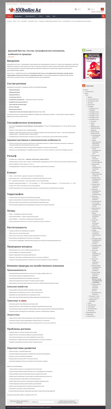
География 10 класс (94, 296)
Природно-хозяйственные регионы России (50, 21)
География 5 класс (94, 112)
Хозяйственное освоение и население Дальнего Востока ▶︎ (67, 401)
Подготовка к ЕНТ (30, 16)
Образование (18, 16)
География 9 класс (94, 119)
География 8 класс (94, 117)
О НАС (40, 16)
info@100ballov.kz (27, 4)
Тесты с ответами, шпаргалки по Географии (94, 299)
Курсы (86, 93)
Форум (48, 16)
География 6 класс (94, 113)
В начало (85, 89)
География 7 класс (94, 115)
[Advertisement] (55, 34)
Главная (9, 16)
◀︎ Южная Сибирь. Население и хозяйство (19, 401)
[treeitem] (92, 90)
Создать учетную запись (97, 11)
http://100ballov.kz (13, 4)
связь (23, 300)
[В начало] (24, 9)
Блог (54, 16)
